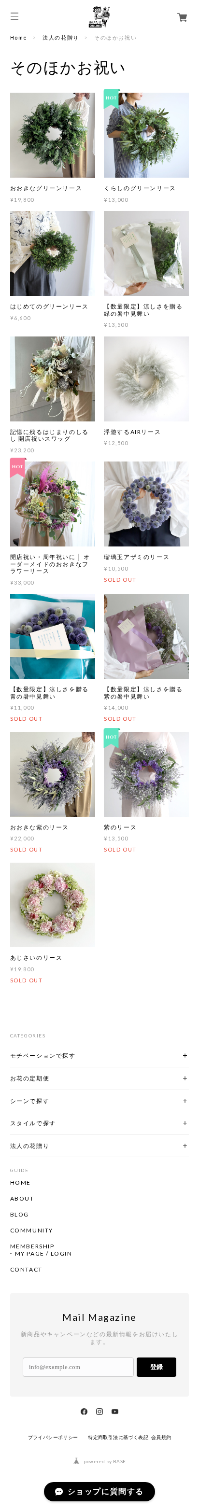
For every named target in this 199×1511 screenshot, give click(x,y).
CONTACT (26, 1269)
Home (19, 37)
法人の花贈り (61, 37)
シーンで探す (30, 1101)
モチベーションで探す (43, 1055)
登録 (156, 1367)
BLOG (19, 1214)
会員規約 (161, 1437)
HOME (20, 1182)
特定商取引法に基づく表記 (118, 1437)
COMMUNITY (31, 1230)
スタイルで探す (33, 1123)
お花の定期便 (30, 1078)
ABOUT (22, 1198)
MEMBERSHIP (32, 1246)
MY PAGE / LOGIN (43, 1253)
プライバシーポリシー (53, 1437)
